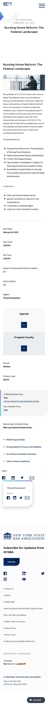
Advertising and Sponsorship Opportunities (23, 608)
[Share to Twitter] (22, 478)
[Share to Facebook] (3, 479)
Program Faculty (24, 337)
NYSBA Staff (9, 602)
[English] (5, 664)
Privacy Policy (10, 628)
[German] (24, 664)
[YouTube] (24, 579)
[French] (9, 664)
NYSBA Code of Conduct (14, 622)
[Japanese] (14, 664)
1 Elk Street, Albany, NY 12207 (15, 684)
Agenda (24, 313)
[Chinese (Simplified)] (19, 664)
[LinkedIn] (24, 573)
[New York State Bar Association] (8, 6)
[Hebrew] (12, 664)
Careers (7, 595)
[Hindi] (17, 664)
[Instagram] (5, 579)
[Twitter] (42, 573)
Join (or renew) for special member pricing (21, 401)
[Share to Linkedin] (13, 479)
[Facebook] (5, 573)
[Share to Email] (32, 479)
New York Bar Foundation (15, 615)
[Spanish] (22, 664)
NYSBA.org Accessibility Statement (19, 641)
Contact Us (8, 589)
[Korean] (7, 664)
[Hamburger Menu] (42, 6)
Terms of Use (9, 635)
